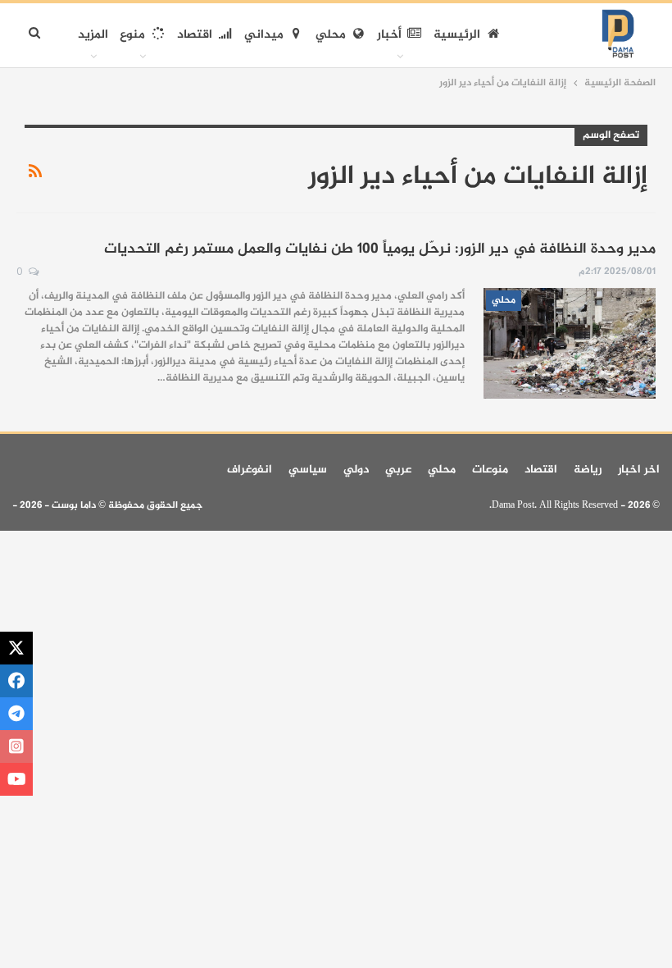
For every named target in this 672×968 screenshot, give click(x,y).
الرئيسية (457, 35)
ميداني (264, 35)
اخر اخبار (639, 469)
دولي (356, 469)
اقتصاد (194, 35)
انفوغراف (249, 469)
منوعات (490, 469)
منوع (132, 35)
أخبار (389, 35)
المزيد (93, 35)
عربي (398, 469)
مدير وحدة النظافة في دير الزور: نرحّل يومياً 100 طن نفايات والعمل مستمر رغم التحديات (380, 249)
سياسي (307, 469)
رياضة (588, 469)
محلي (331, 35)
